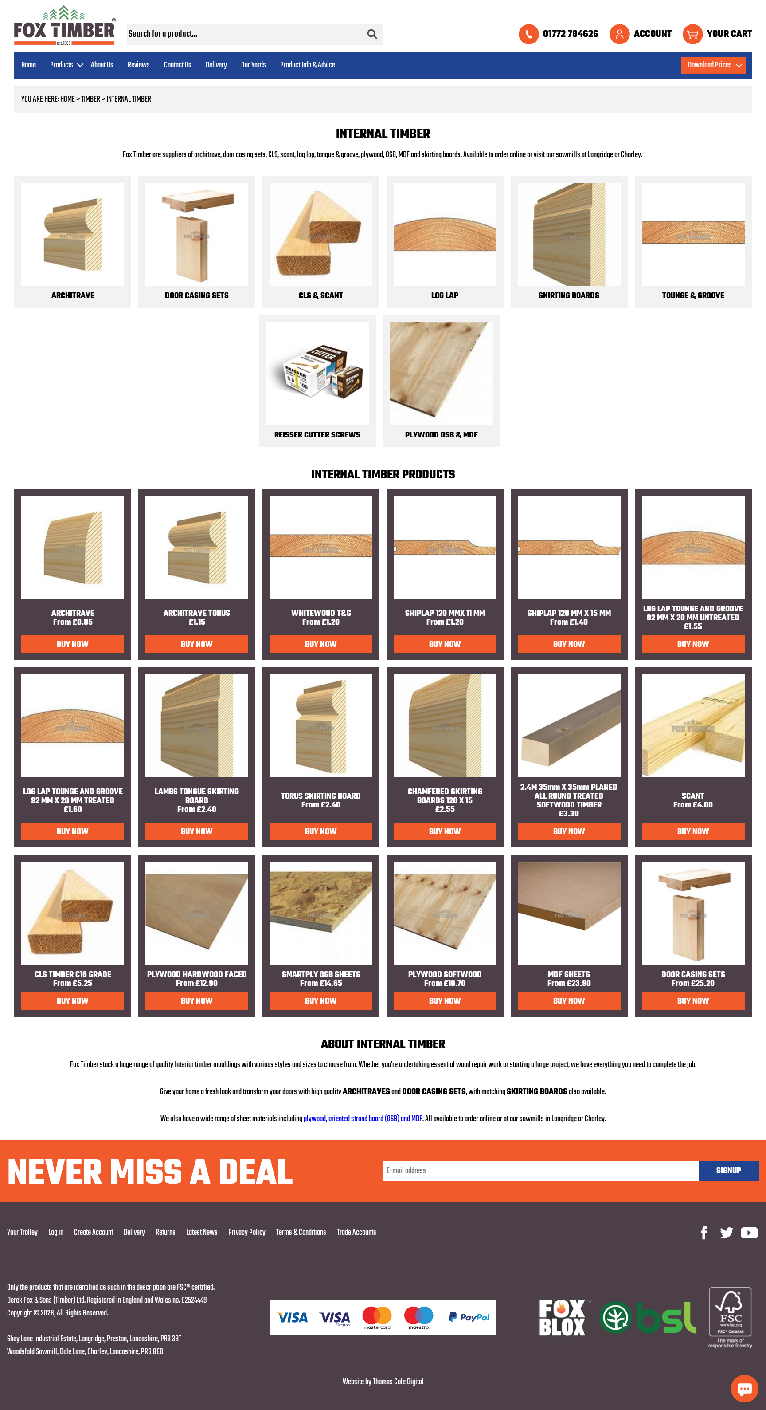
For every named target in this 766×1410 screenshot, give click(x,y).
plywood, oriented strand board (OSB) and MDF (363, 1119)
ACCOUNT (653, 34)
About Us (102, 65)
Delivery (216, 65)
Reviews (139, 65)
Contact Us (178, 65)
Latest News (202, 1232)
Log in (55, 1232)
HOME (67, 99)
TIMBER (90, 99)
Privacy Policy (247, 1232)
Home (28, 65)
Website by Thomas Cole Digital (383, 1382)
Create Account (93, 1232)
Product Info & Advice (307, 65)
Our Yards (253, 65)
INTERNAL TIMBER (128, 99)
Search (372, 34)
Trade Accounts (356, 1232)
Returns (166, 1232)
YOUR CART (729, 34)
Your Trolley (22, 1232)
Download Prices (710, 65)
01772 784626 (570, 34)
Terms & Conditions (301, 1232)
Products (61, 65)
